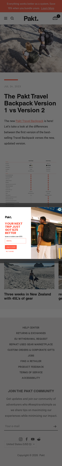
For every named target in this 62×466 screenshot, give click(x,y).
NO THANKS (10, 251)
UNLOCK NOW (11, 247)
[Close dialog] (59, 209)
